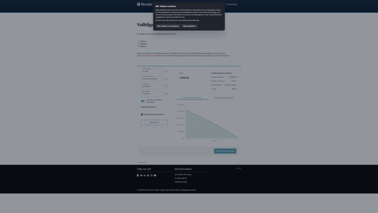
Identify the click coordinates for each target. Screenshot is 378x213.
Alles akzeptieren (189, 26)
